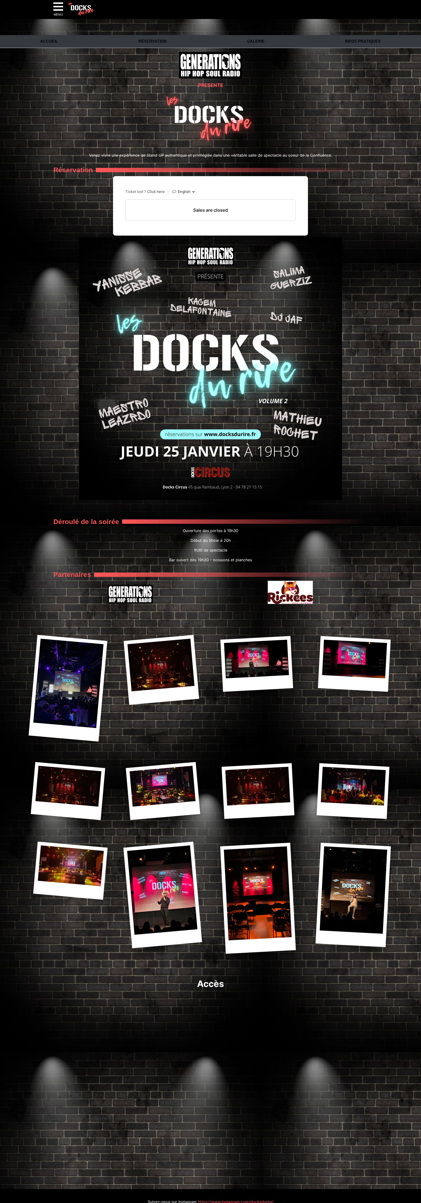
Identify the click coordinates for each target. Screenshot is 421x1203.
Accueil (49, 41)
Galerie (256, 41)
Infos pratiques (363, 41)
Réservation (152, 41)
